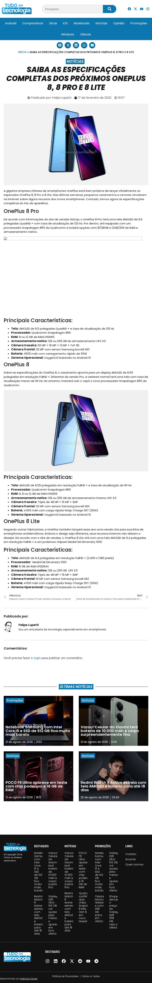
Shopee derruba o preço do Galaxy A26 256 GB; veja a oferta (114, 912)
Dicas (53, 23)
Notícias (101, 23)
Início (22, 52)
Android (10, 23)
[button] (60, 45)
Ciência (85, 34)
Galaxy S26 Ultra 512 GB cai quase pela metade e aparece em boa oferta (54, 915)
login (37, 658)
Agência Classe (28, 978)
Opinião (118, 23)
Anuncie (130, 859)
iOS (65, 23)
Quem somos (134, 864)
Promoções (138, 23)
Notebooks (82, 23)
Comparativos (32, 23)
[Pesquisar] (109, 9)
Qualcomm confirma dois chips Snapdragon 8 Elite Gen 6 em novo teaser (87, 907)
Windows (67, 34)
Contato (130, 854)
